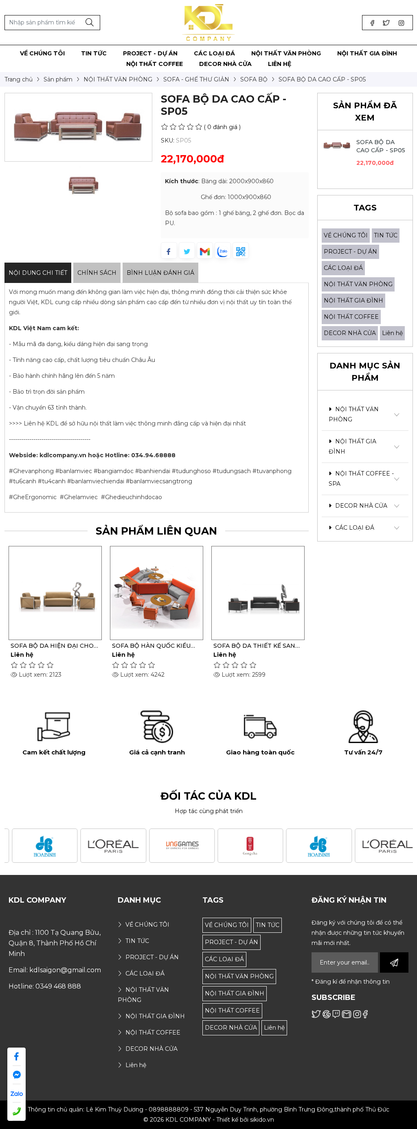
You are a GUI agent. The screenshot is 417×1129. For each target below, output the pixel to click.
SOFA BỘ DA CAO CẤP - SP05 (381, 146)
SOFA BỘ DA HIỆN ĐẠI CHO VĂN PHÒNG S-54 (52, 645)
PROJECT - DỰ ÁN (350, 251)
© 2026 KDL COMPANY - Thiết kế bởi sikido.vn (208, 1119)
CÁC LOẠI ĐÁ (343, 268)
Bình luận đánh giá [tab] (160, 272)
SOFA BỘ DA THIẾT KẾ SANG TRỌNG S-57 (256, 645)
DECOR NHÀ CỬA (350, 333)
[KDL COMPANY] (208, 22)
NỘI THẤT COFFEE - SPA (361, 478)
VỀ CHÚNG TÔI (346, 235)
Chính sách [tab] (96, 272)
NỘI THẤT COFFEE (351, 316)
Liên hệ (392, 333)
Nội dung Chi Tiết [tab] (38, 272)
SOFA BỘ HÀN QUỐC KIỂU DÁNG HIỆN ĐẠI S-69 (151, 645)
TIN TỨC (385, 235)
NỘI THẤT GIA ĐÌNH (353, 300)
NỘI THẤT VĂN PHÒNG (358, 284)
